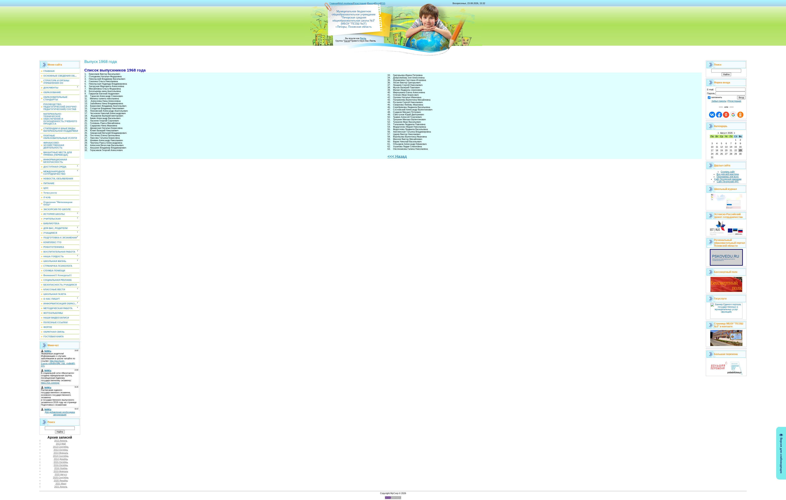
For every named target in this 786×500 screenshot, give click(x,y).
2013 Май (61, 443)
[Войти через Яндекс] (726, 115)
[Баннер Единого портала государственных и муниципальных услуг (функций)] (726, 318)
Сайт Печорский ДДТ (728, 181)
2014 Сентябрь (61, 456)
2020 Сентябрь (61, 477)
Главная (334, 3)
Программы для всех (728, 176)
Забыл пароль (718, 101)
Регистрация (359, 3)
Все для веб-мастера (728, 174)
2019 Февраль (61, 471)
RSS (383, 3)
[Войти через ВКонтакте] (712, 115)
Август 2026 (726, 133)
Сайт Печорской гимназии (727, 179)
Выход (371, 3)
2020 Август (61, 474)
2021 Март (60, 483)
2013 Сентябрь (61, 447)
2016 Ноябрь (61, 468)
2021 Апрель (60, 486)
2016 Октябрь (61, 465)
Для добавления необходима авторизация (60, 413)
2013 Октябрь (61, 450)
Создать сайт (728, 171)
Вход (377, 3)
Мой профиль (346, 3)
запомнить (716, 97)
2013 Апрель (60, 440)
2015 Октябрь (61, 462)
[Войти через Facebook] (719, 115)
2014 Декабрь (61, 459)
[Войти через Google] (733, 114)
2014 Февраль (61, 453)
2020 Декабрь (61, 480)
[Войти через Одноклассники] (740, 115)
